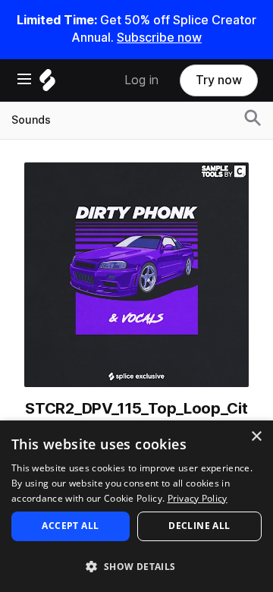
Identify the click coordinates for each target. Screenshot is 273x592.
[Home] (47, 84)
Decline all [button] (199, 525)
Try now (219, 80)
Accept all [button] (70, 525)
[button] (136, 566)
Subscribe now (159, 37)
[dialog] (136, 506)
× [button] (256, 436)
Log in (141, 80)
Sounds (31, 120)
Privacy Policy (198, 498)
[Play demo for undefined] (136, 275)
